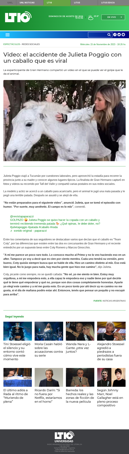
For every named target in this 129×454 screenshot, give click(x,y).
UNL (10, 2)
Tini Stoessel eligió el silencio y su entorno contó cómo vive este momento (16, 351)
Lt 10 (18, 16)
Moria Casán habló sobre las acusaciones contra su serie (49, 349)
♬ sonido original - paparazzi (28, 230)
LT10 (49, 2)
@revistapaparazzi (22, 216)
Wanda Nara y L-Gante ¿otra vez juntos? (78, 348)
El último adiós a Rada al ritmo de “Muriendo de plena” (15, 396)
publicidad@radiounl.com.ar (64, 449)
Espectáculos (11, 44)
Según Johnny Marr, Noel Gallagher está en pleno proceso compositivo (110, 397)
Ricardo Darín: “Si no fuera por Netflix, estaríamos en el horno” (48, 396)
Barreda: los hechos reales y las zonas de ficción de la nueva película (80, 396)
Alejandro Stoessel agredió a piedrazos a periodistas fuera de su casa (110, 351)
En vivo (112, 17)
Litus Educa (108, 2)
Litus (77, 2)
